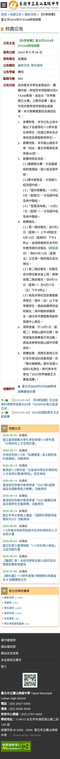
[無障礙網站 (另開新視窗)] (30, 746)
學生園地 (13, 608)
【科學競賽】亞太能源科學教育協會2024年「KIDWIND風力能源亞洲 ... (29, 404)
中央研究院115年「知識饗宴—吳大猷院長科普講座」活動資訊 (30, 456)
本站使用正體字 (11, 660)
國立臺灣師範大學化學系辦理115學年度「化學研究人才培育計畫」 (28, 441)
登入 (4, 666)
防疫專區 (11, 618)
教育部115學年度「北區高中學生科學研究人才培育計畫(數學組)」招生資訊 (30, 472)
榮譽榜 (11, 602)
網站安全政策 (9, 653)
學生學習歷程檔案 (16, 623)
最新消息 (13, 597)
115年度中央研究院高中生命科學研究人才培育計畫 (30, 532)
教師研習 (13, 613)
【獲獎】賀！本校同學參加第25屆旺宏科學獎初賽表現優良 (29, 562)
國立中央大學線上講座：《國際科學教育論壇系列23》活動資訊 (30, 517)
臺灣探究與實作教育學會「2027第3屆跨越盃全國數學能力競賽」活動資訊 (29, 487)
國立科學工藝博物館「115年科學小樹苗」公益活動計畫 (30, 547)
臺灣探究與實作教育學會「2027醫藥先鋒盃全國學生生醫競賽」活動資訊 (29, 502)
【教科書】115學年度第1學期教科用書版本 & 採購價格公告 (29, 577)
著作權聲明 (8, 640)
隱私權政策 (8, 647)
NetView (35, 735)
